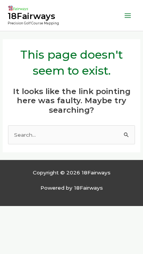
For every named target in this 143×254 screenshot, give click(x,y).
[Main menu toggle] (128, 15)
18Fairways (31, 16)
